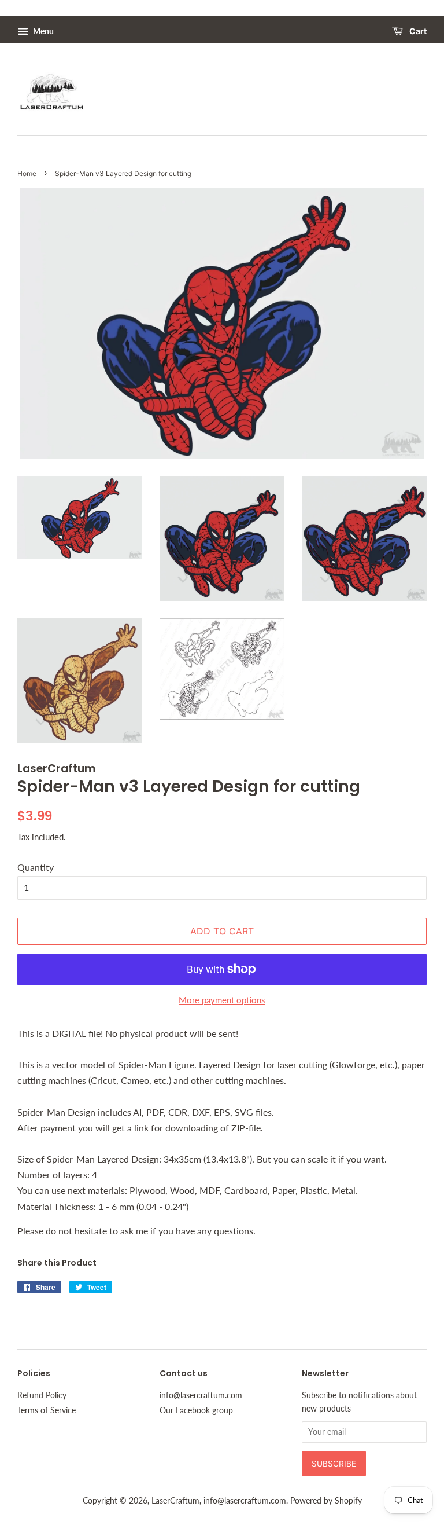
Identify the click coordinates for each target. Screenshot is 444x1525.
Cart (417, 31)
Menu (42, 31)
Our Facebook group (196, 1410)
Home (26, 173)
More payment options (222, 1000)
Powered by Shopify (326, 1500)
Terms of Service (46, 1410)
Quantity (35, 867)
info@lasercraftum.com (201, 1395)
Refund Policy (41, 1395)
